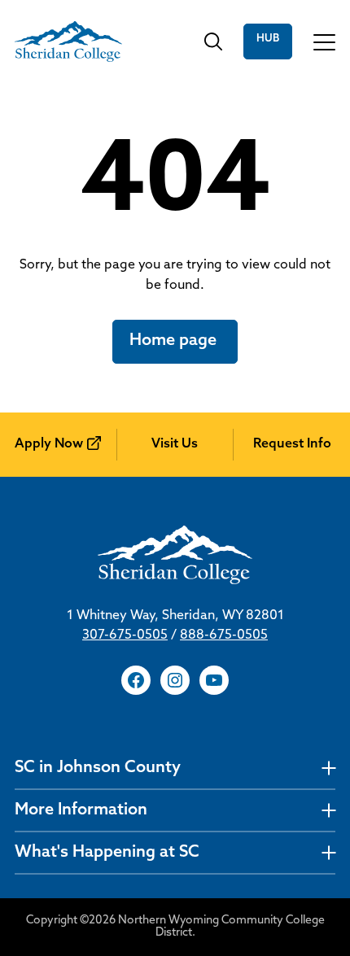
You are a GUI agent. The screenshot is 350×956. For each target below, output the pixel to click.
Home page (175, 341)
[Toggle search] (213, 41)
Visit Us (174, 444)
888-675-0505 (224, 635)
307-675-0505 (125, 635)
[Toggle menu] (324, 41)
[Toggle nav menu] (328, 768)
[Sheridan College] (68, 41)
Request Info (292, 444)
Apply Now (49, 444)
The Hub (267, 41)
